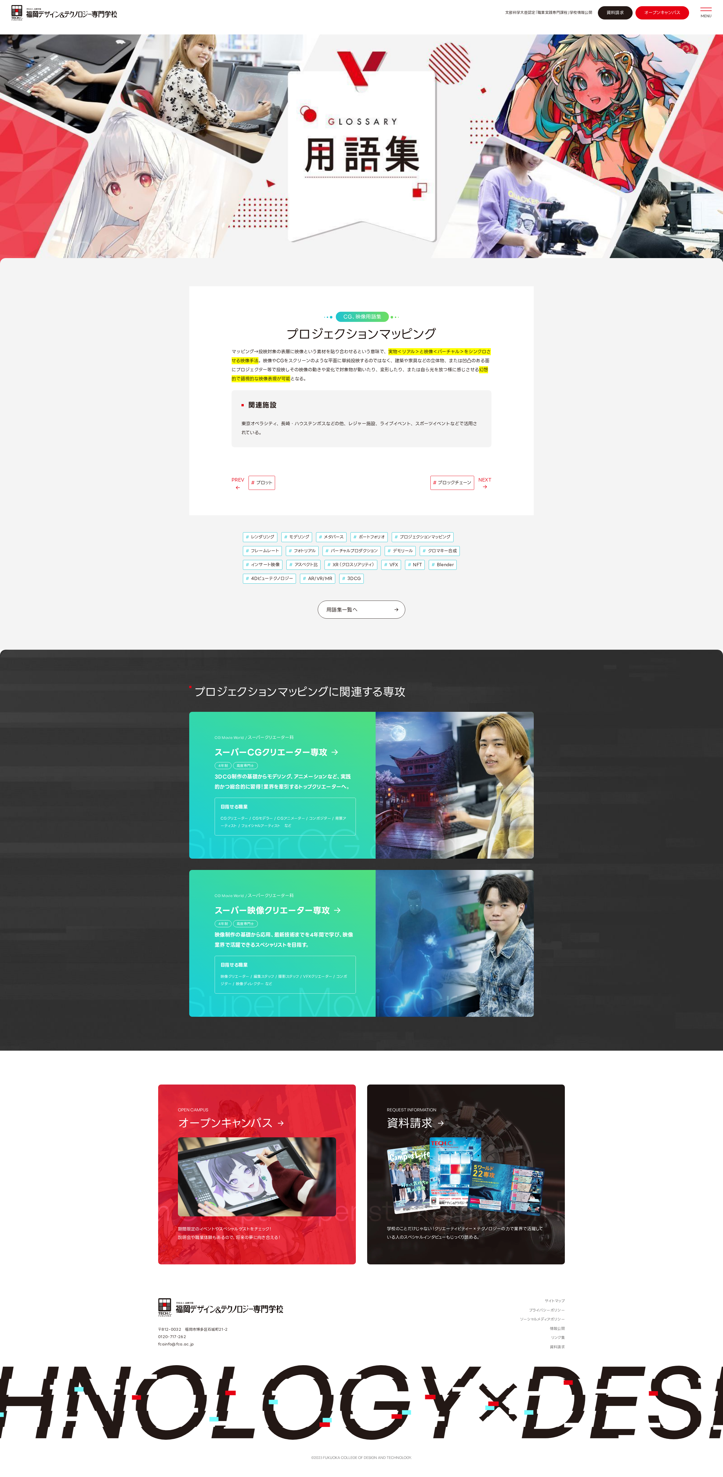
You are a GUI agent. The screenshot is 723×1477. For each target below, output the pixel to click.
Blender (443, 564)
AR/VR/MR (317, 578)
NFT (415, 564)
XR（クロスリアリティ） (350, 564)
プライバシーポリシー (547, 1310)
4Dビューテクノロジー (269, 578)
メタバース (331, 537)
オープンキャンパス (662, 12)
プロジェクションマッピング (423, 537)
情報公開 (557, 1329)
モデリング (296, 537)
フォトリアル (302, 550)
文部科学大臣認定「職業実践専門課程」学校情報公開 (548, 13)
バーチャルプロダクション (351, 550)
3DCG (351, 578)
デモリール (400, 550)
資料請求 (615, 12)
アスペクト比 (303, 564)
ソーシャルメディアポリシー (542, 1319)
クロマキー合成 (440, 550)
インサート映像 (263, 564)
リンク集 (558, 1338)
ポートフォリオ (369, 537)
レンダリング (260, 537)
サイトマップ (555, 1301)
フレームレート (262, 550)
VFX (391, 564)
